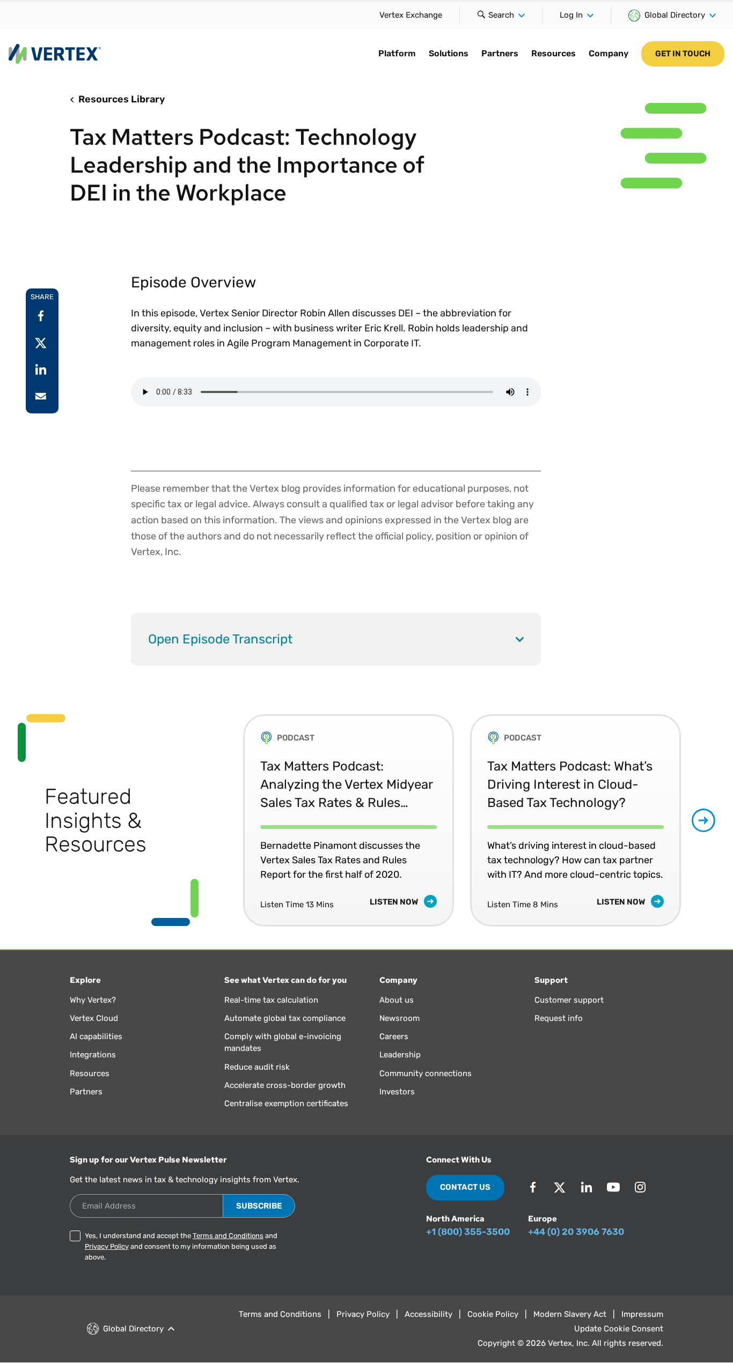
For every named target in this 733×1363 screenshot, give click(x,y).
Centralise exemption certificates (286, 1103)
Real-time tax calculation (271, 1000)
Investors (397, 1092)
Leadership (400, 1055)
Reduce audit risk (257, 1067)
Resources (553, 53)
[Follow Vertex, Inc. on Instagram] (640, 1187)
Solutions (448, 53)
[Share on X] (40, 342)
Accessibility (428, 1314)
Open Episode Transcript (220, 639)
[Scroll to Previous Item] (220, 820)
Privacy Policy (107, 1246)
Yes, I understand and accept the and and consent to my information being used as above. (181, 1246)
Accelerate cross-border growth (285, 1085)
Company (608, 53)
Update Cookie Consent (618, 1329)
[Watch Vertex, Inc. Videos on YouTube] (613, 1187)
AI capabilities (96, 1036)
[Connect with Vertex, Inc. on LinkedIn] (586, 1187)
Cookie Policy (492, 1314)
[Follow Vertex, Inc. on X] (559, 1187)
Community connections (425, 1073)
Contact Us (465, 1187)
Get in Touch (682, 53)
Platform (397, 53)
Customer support (569, 1000)
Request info (558, 1018)
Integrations (93, 1055)
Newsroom (399, 1018)
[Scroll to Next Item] (703, 820)
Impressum (642, 1314)
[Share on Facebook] (40, 315)
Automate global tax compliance (285, 1018)
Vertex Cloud (94, 1018)
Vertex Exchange (410, 15)
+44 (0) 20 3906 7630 (576, 1231)
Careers (393, 1036)
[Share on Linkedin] (40, 369)
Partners (499, 53)
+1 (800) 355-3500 (468, 1231)
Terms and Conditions (228, 1236)
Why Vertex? (93, 1000)
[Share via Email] (40, 396)
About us (396, 1000)
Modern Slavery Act (569, 1314)
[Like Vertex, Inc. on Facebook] (532, 1187)
